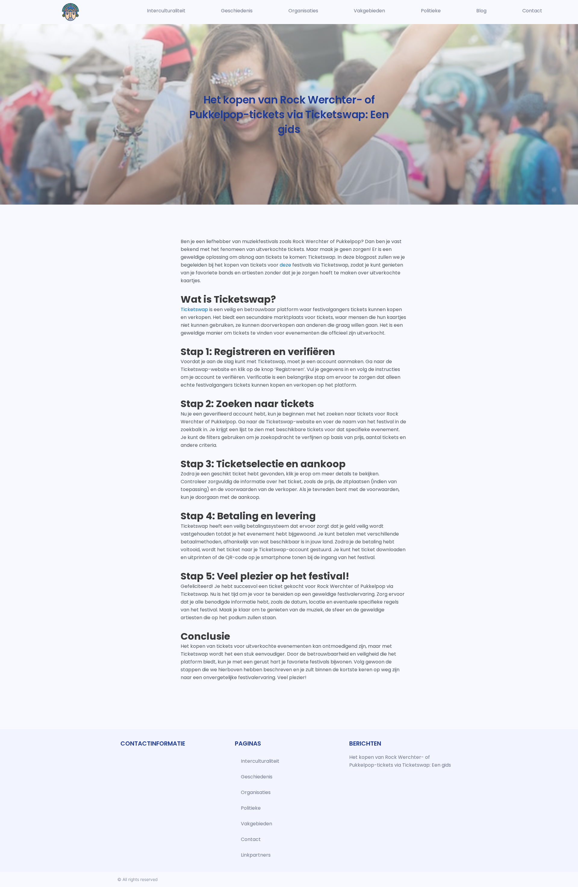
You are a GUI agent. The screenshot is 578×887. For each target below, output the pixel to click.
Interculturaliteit (166, 10)
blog (481, 10)
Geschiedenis (237, 10)
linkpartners (256, 854)
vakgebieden (369, 10)
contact (532, 10)
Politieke (431, 10)
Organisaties (303, 10)
